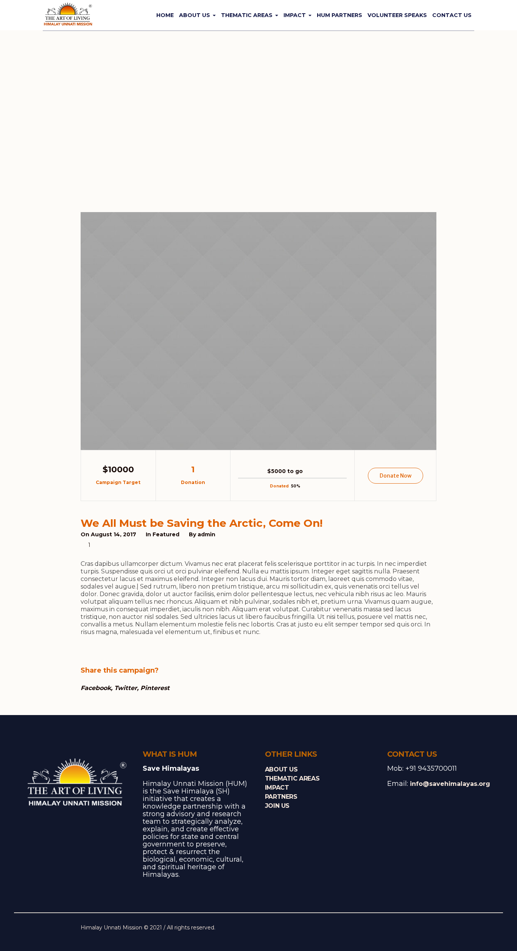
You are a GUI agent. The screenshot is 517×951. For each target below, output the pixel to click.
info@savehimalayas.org (450, 783)
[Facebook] (395, 928)
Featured (166, 534)
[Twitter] (407, 928)
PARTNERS (281, 796)
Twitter (125, 688)
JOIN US (277, 805)
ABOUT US (281, 769)
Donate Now (395, 475)
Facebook (96, 688)
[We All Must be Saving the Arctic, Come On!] (258, 331)
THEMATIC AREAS (292, 778)
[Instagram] (419, 928)
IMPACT (277, 787)
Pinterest (155, 688)
